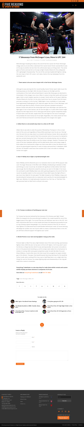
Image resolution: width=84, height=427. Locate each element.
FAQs (21, 401)
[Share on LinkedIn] (42, 286)
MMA (29, 278)
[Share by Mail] (64, 286)
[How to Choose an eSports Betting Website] (83, 213)
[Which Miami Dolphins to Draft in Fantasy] (1, 213)
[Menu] (75, 5)
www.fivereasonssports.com (8, 405)
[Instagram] (65, 411)
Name (33, 337)
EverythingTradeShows (31, 272)
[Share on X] (25, 286)
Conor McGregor (24, 278)
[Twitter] (58, 411)
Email (33, 342)
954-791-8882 (47, 272)
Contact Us (22, 403)
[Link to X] (72, 1)
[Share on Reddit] (59, 286)
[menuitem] (73, 5)
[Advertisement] (42, 195)
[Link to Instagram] (76, 1)
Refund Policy (23, 399)
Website (33, 346)
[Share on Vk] (53, 286)
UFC (33, 278)
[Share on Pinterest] (36, 286)
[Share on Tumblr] (47, 286)
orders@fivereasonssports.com (9, 408)
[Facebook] (62, 411)
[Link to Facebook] (74, 1)
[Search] (73, 5)
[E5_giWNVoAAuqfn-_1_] (42, 33)
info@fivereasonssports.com (9, 407)
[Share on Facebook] (19, 286)
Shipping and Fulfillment (25, 396)
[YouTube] (68, 411)
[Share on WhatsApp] (30, 286)
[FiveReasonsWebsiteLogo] (13, 5)
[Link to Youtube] (78, 1)
